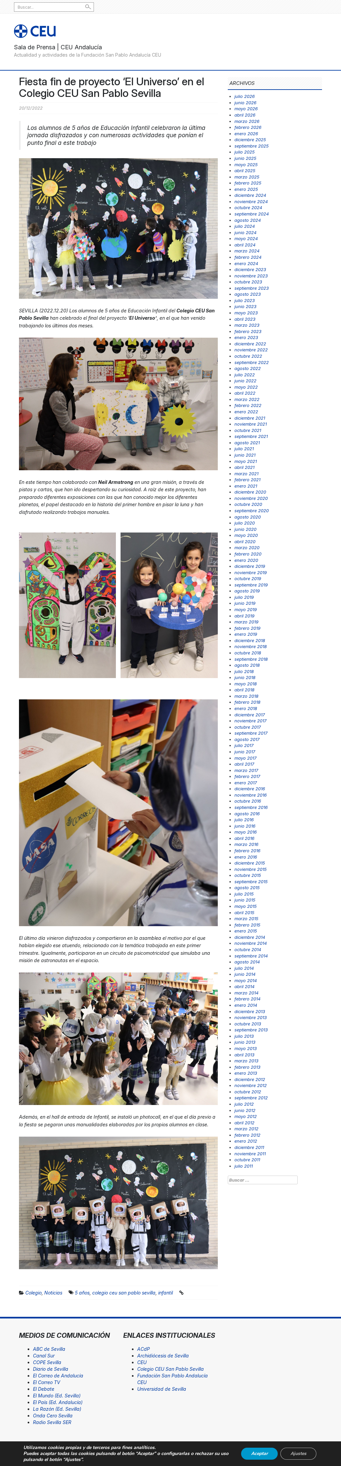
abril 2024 (244, 244)
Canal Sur (44, 1355)
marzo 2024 (246, 250)
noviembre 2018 (250, 646)
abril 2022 (244, 393)
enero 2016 (245, 857)
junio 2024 (245, 232)
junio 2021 (244, 455)
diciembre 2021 (249, 418)
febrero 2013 (247, 1067)
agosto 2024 (247, 220)
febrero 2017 (247, 776)
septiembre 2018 (251, 659)
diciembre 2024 (250, 195)
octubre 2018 (247, 652)
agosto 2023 (247, 294)
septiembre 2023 (251, 288)
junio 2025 (245, 158)
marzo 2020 (246, 547)
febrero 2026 (247, 127)
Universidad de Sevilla (161, 1389)
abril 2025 (244, 170)
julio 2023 (244, 300)
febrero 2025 (247, 182)
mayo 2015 (245, 906)
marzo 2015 (246, 918)
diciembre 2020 (250, 492)
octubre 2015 (247, 875)
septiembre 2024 (251, 213)
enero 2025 (246, 189)
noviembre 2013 (250, 1017)
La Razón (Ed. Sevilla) (57, 1409)
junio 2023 (245, 306)
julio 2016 (244, 819)
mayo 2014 (245, 980)
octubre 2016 (247, 801)
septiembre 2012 (251, 1097)
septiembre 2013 (251, 1029)
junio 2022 (245, 380)
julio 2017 (243, 745)
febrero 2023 (247, 331)
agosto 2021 (247, 442)
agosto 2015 (247, 887)
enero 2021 (245, 486)
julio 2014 (244, 968)
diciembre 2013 (249, 1011)
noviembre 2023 (251, 275)
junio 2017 (244, 751)
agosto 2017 (246, 739)
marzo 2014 (246, 992)
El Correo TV (46, 1382)
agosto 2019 (247, 590)
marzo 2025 (246, 177)
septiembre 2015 (251, 881)
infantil (165, 1292)
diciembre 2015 (249, 863)
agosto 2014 (247, 961)
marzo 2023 (246, 325)
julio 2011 (243, 1166)
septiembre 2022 (251, 362)
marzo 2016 (246, 844)
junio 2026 (245, 102)
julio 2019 (244, 597)
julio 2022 (244, 374)
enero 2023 (246, 337)
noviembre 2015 (250, 869)
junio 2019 (244, 603)
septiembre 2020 (251, 510)
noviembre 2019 (250, 572)
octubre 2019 (247, 578)
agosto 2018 (247, 665)
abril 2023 (244, 319)
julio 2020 (244, 523)
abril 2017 (244, 764)
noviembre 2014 (250, 943)
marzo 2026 (246, 121)
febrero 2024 (247, 257)
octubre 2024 (248, 207)
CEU (142, 1362)
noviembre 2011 (250, 1153)
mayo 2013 (245, 1048)
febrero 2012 (247, 1135)
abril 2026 (244, 115)
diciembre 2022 (250, 343)
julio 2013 (244, 1036)
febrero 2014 (247, 998)
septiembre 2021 (251, 436)
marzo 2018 (246, 696)
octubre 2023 (248, 281)
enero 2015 (245, 930)
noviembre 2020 (251, 498)
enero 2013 (245, 1073)
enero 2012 (245, 1141)
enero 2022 (246, 411)
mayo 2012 (245, 1116)
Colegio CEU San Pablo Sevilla (170, 1369)
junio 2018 (244, 677)
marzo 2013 (246, 1060)
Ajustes (298, 1453)
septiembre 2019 (251, 584)
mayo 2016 (245, 832)
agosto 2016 (247, 813)
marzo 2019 (246, 621)
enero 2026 (246, 133)
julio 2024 (244, 226)
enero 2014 (245, 1005)
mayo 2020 (246, 535)
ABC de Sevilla (49, 1349)
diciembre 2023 (250, 269)
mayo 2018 (245, 683)
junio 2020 (245, 529)
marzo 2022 (246, 399)
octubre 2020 (248, 504)
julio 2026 (244, 96)
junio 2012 (244, 1110)
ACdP (143, 1349)
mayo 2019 (245, 609)
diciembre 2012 (249, 1079)
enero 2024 (246, 263)
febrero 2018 (247, 702)
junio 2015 (244, 900)
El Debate (43, 1389)
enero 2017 (245, 782)
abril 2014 (244, 986)
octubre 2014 (247, 949)
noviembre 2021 (250, 424)
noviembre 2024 (251, 201)
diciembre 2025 (250, 139)
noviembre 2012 (250, 1085)
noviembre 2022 (251, 349)
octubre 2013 (247, 1023)
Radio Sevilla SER (52, 1422)
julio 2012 (244, 1104)
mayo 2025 (246, 164)
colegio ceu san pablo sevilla (124, 1292)
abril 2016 (244, 838)
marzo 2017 (246, 770)
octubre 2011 (247, 1159)
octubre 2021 (247, 430)
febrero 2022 (247, 405)
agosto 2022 (247, 368)
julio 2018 (244, 671)
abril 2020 (244, 541)
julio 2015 (244, 894)
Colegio (33, 1292)
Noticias (53, 1292)
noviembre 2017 (250, 720)
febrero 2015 (247, 924)
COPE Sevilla (47, 1362)
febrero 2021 (247, 479)
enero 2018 (245, 708)
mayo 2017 (245, 758)
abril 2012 (244, 1122)
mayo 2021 (245, 461)
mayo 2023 (246, 312)
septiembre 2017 (250, 733)
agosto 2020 (247, 517)
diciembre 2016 (249, 788)
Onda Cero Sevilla (53, 1415)
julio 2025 (244, 152)
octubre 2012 (247, 1091)
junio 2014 (244, 974)
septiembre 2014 (251, 955)
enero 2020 (246, 560)
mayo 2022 (246, 387)
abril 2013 (244, 1054)
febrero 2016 (247, 850)
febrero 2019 (247, 628)
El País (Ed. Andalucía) (58, 1402)
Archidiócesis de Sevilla (163, 1355)
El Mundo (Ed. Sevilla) (57, 1395)
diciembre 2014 (249, 937)
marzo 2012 (246, 1128)
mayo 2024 (246, 238)
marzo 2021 (246, 473)
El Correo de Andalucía (58, 1375)
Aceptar (259, 1453)
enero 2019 (245, 634)
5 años (82, 1292)
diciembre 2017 (249, 714)
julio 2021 (244, 448)
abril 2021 (244, 467)
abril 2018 (244, 689)
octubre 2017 (247, 727)
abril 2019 (244, 615)
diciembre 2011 (249, 1147)
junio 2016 (244, 826)
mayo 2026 (246, 108)
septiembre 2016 (251, 807)
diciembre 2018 (249, 640)
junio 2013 (244, 1042)
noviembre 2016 (250, 795)
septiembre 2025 (251, 146)
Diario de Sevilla (50, 1369)
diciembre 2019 (249, 566)
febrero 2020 (247, 553)
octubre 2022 (248, 356)
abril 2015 (244, 912)
